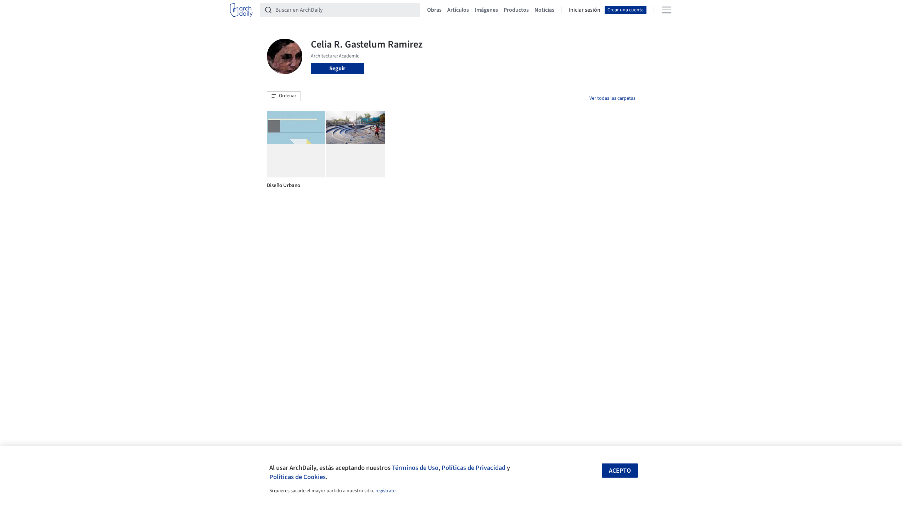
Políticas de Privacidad (473, 467)
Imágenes (486, 10)
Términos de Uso (415, 467)
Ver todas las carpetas (612, 98)
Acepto (620, 470)
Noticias (544, 10)
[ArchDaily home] (241, 10)
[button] (284, 96)
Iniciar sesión (584, 10)
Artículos (458, 10)
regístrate (385, 490)
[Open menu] (666, 10)
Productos (516, 10)
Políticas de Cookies (297, 477)
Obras (434, 10)
